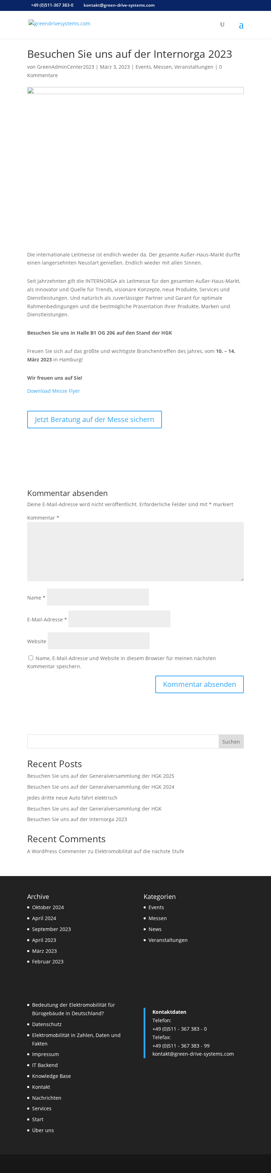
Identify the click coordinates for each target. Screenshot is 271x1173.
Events (143, 66)
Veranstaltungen (193, 66)
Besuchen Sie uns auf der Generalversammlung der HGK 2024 (100, 786)
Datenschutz (47, 1024)
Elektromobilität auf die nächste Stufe (139, 851)
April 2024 (44, 918)
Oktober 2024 (48, 907)
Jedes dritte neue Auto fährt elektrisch (72, 797)
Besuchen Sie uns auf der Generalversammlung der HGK (94, 808)
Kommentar (43, 517)
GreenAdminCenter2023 (65, 66)
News (155, 929)
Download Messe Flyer (53, 390)
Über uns (43, 1130)
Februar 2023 (48, 961)
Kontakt (41, 1087)
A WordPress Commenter (56, 851)
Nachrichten (46, 1097)
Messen (162, 66)
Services (42, 1108)
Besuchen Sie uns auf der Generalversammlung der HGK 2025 (100, 775)
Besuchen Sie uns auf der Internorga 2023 (77, 819)
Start (37, 1119)
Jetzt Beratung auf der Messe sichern (94, 419)
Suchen (231, 741)
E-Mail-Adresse (47, 619)
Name (36, 597)
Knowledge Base (51, 1076)
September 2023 (51, 929)
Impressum (45, 1054)
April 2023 (44, 940)
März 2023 (44, 951)
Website (36, 641)
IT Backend (45, 1065)
